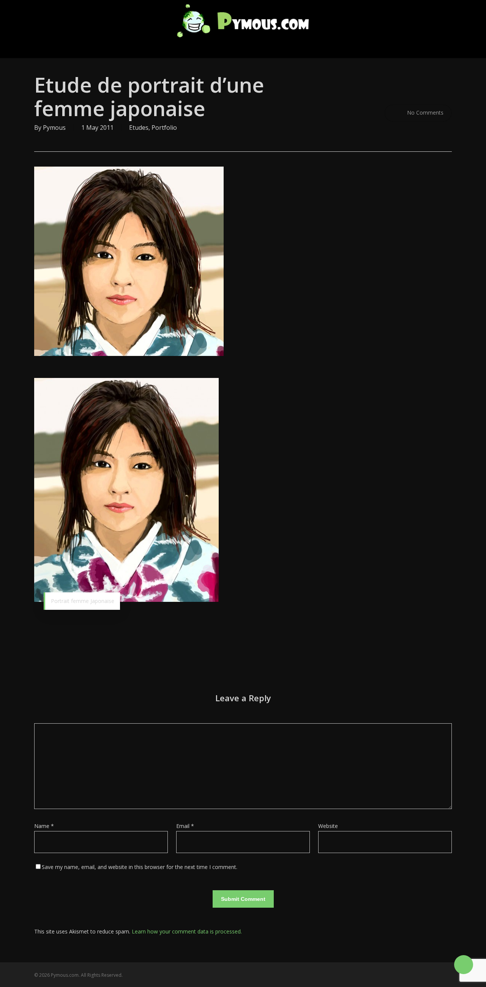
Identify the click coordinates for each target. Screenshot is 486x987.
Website (328, 826)
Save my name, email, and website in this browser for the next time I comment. (139, 867)
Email (185, 826)
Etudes (138, 127)
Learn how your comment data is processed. (187, 931)
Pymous (54, 127)
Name (44, 826)
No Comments (424, 112)
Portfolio (164, 127)
